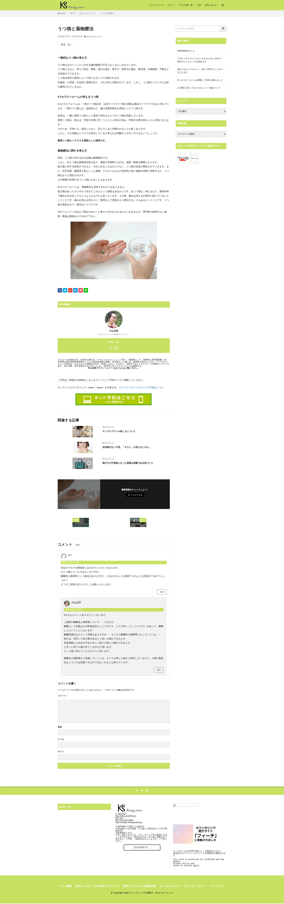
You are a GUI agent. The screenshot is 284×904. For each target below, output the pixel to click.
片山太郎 (76, 602)
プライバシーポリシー (195, 886)
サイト (61, 752)
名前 (60, 727)
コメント (62, 696)
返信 (162, 592)
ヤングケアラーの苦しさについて (119, 431)
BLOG (72, 13)
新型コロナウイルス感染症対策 (139, 886)
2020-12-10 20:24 (70, 562)
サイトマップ (217, 886)
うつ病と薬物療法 (107, 13)
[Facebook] (60, 290)
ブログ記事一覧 (185, 5)
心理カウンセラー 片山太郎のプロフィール (97, 886)
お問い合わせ (210, 5)
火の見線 (132, 829)
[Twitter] (65, 290)
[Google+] (70, 290)
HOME (63, 13)
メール (61, 739)
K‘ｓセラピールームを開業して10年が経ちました (200, 80)
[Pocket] (80, 290)
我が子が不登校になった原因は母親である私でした (127, 463)
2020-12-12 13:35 (73, 610)
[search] (223, 29)
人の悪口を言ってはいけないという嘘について (199, 88)
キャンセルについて (169, 886)
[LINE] (86, 290)
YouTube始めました (186, 51)
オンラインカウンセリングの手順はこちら (141, 387)
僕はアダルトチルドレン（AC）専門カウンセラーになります (200, 71)
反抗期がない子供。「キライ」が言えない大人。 (126, 447)
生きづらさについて (87, 13)
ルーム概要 (66, 886)
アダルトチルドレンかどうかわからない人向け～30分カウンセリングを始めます (200, 60)
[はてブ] (75, 290)
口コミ (171, 5)
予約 (199, 5)
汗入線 (141, 829)
